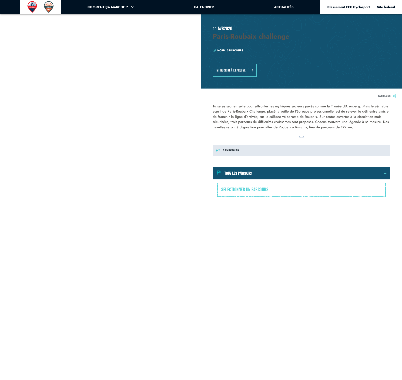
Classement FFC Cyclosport (348, 7)
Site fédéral (386, 7)
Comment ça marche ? (107, 7)
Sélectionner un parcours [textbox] (244, 190)
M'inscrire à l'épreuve (231, 70)
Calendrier (204, 7)
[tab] (301, 173)
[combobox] (301, 190)
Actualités (284, 7)
